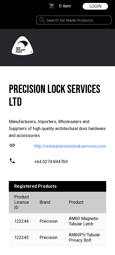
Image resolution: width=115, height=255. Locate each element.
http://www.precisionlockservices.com (70, 146)
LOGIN (95, 6)
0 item (65, 6)
